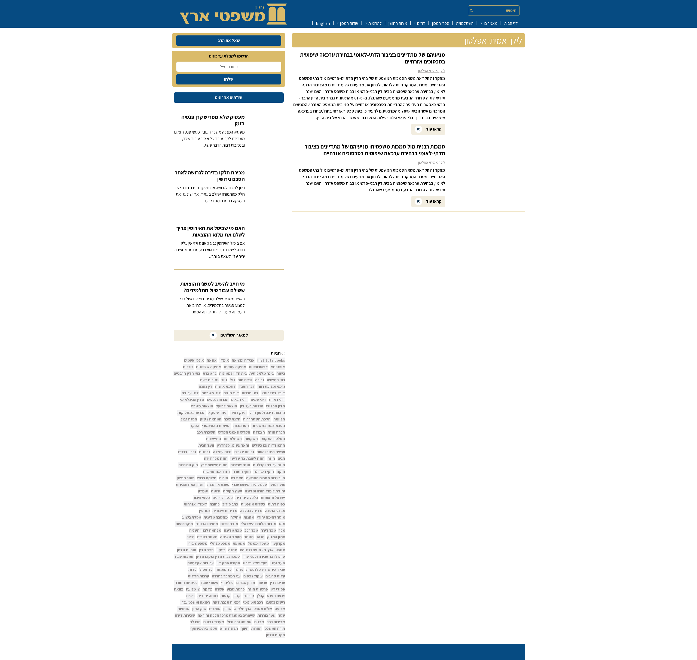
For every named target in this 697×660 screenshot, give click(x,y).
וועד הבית (206, 445)
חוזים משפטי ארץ (214, 464)
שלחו (228, 79)
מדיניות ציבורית (224, 510)
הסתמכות (241, 425)
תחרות (256, 628)
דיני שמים (258, 399)
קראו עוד (433, 129)
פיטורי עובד (209, 582)
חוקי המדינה (263, 471)
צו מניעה (193, 589)
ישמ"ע (203, 491)
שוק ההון (199, 608)
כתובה (215, 504)
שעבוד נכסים (213, 621)
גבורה (259, 379)
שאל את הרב (229, 40)
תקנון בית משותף (203, 628)
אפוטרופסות (258, 366)
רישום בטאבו (275, 602)
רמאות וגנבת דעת (226, 602)
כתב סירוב (230, 504)
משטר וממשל (258, 543)
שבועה (280, 608)
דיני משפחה (211, 392)
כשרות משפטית (253, 504)
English (323, 23)
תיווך (245, 628)
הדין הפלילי (275, 406)
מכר (282, 530)
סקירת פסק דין (228, 563)
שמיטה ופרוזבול (239, 621)
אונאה (212, 360)
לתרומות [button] (375, 23)
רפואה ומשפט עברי (195, 602)
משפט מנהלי (220, 543)
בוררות (188, 366)
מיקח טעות (184, 523)
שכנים (259, 621)
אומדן (224, 360)
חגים (281, 458)
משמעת (239, 543)
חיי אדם (237, 478)
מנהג (260, 536)
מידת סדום (229, 523)
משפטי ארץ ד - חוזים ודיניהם (262, 549)
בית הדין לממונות (233, 373)
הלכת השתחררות (257, 419)
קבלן (260, 595)
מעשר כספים (207, 536)
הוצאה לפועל (226, 406)
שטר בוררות (267, 615)
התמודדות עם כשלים (268, 445)
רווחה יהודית (207, 595)
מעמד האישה (230, 536)
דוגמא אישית (225, 386)
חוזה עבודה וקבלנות (269, 464)
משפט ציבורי (197, 543)
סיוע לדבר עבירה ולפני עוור (264, 556)
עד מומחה (223, 569)
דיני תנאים (239, 399)
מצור (190, 536)
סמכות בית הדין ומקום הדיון (218, 556)
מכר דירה (268, 530)
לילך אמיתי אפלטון (431, 70)
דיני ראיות (277, 399)
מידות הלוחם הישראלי (258, 523)
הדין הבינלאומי (192, 399)
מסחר (248, 536)
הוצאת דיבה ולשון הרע (267, 412)
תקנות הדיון (275, 634)
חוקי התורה (242, 471)
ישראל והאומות (273, 497)
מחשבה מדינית (216, 517)
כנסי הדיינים (223, 497)
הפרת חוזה (276, 432)
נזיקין (220, 549)
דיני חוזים (231, 392)
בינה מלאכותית (261, 373)
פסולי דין (278, 589)
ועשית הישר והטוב (271, 451)
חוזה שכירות (240, 464)
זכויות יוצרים (244, 451)
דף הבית (511, 23)
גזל (232, 379)
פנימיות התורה (186, 582)
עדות (192, 569)
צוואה (178, 589)
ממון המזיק (276, 536)
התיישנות (213, 438)
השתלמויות (464, 23)
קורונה (248, 595)
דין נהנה (205, 386)
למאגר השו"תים (234, 335)
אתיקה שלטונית (208, 366)
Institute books (271, 360)
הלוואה (279, 419)
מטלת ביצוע (191, 517)
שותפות (183, 608)
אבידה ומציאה (243, 360)
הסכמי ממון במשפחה (268, 425)
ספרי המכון (440, 23)
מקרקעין (278, 543)
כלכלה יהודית (247, 497)
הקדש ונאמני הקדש (234, 432)
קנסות (226, 595)
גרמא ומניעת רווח (271, 386)
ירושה (215, 491)
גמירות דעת (209, 379)
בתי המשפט (276, 379)
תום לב (195, 621)
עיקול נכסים (253, 576)
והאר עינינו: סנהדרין (233, 445)
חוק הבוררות (188, 464)
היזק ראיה (238, 412)
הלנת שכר (232, 419)
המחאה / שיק (210, 419)
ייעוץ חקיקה (232, 491)
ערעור (262, 582)
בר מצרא (209, 373)
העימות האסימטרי (216, 425)
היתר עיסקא (218, 412)
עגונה (238, 569)
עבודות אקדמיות (200, 563)
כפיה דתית (276, 504)
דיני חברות (250, 392)
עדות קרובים (275, 576)
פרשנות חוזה (257, 589)
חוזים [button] (421, 23)
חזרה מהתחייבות (216, 471)
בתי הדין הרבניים (187, 373)
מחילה (235, 517)
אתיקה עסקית (235, 366)
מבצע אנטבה (275, 510)
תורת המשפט (274, 628)
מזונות (249, 517)
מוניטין (204, 510)
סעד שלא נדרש (255, 563)
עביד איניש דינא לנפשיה (265, 569)
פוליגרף (227, 582)
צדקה (207, 589)
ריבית (190, 595)
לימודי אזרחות (195, 504)
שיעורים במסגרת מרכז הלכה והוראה (226, 615)
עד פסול (206, 569)
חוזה (271, 458)
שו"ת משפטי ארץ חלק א (253, 608)
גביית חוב (245, 379)
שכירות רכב (276, 621)
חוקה (281, 471)
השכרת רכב (206, 432)
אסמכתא (278, 366)
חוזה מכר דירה (216, 458)
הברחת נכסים (217, 399)
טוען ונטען (277, 484)
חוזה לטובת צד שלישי (247, 458)
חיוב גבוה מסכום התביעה (265, 478)
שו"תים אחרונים (228, 97)
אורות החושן (398, 23)
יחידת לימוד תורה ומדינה (265, 491)
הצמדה (259, 432)
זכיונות (204, 451)
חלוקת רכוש (206, 478)
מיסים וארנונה (206, 523)
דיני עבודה (190, 392)
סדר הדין (206, 549)
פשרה (219, 589)
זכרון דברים (187, 451)
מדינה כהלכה (251, 510)
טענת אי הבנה (218, 484)
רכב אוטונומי (253, 602)
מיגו (282, 523)
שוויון (227, 608)
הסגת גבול (189, 419)
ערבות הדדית (198, 576)
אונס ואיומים (194, 360)
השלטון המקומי (273, 438)
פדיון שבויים (245, 582)
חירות (223, 478)
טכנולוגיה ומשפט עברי (249, 484)
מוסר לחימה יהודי (271, 517)
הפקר (194, 425)
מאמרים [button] (490, 23)
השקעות (251, 438)
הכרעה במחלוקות (192, 412)
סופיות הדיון (186, 549)
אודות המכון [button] (349, 23)
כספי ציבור (201, 497)
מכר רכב (251, 530)
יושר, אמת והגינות (190, 484)
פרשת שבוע (236, 589)
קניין (237, 595)
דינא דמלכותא (273, 392)
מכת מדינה (233, 530)
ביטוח (280, 373)
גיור (224, 379)
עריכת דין (277, 582)
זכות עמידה (222, 451)
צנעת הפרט (276, 595)
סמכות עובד (183, 556)
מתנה (232, 549)
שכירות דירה (185, 615)
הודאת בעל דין (251, 406)
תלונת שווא (229, 628)
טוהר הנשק (185, 478)
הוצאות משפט (202, 406)
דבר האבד (247, 386)
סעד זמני (277, 563)
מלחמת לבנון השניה (205, 530)
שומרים (215, 608)
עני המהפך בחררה (226, 576)
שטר (281, 615)
